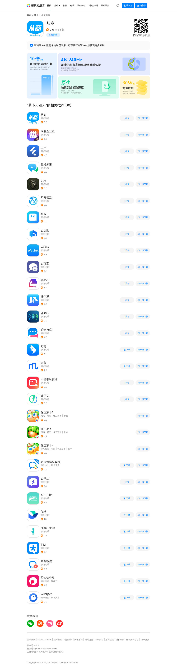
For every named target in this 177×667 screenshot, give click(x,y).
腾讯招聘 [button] (78, 639)
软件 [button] (36, 15)
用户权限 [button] (109, 639)
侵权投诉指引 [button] (132, 639)
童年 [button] (70, 448)
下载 (128, 349)
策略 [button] (43, 415)
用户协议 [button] (145, 639)
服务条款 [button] (58, 639)
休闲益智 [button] (45, 448)
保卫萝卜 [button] (57, 415)
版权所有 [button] (99, 639)
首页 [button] (29, 15)
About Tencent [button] (44, 639)
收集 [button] (53, 448)
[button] (36, 5)
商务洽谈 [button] (68, 639)
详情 (127, 118)
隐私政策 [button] (120, 639)
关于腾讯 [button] (31, 639)
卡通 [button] (66, 415)
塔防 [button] (49, 415)
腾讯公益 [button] (89, 639)
